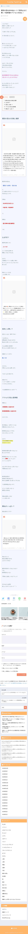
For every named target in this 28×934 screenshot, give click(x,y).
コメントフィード (6, 915)
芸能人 (4, 890)
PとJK (4, 824)
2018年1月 (4, 814)
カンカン (5, 548)
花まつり (4, 884)
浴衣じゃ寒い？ (8, 104)
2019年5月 (4, 771)
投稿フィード (5, 912)
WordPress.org (6, 917)
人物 (3, 859)
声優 (3, 864)
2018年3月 (4, 808)
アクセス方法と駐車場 (10, 106)
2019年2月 (4, 777)
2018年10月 (5, 788)
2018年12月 (5, 782)
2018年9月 (4, 791)
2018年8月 (4, 794)
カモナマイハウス (6, 830)
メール (4, 651)
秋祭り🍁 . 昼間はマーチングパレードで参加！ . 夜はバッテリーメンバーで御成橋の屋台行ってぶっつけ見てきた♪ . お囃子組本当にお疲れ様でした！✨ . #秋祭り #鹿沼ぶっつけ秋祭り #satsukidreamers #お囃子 (14, 310)
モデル (4, 856)
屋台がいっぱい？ (9, 108)
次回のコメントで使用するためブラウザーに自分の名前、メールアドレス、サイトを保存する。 (14, 664)
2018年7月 (4, 797)
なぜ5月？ (7, 102)
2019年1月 (4, 779)
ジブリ (4, 836)
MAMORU (5, 174)
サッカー (4, 833)
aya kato (4, 318)
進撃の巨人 (5, 893)
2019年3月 (4, 774)
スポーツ (4, 838)
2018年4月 (4, 805)
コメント (4, 634)
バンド (4, 841)
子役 (3, 870)
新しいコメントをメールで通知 (10, 668)
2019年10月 (5, 768)
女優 (3, 867)
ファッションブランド (7, 844)
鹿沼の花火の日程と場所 (10, 100)
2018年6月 (4, 800)
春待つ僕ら (5, 873)
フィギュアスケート (7, 847)
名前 (3, 645)
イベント (4, 827)
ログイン (4, 909)
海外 (3, 882)
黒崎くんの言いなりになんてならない (11, 899)
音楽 (3, 896)
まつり (4, 853)
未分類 (9, 603)
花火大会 (4, 887)
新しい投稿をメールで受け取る (10, 671)
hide (12, 97)
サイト (3, 657)
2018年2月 (4, 811)
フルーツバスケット (7, 850)
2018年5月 (4, 803)
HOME (15, 928)
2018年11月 (5, 785)
